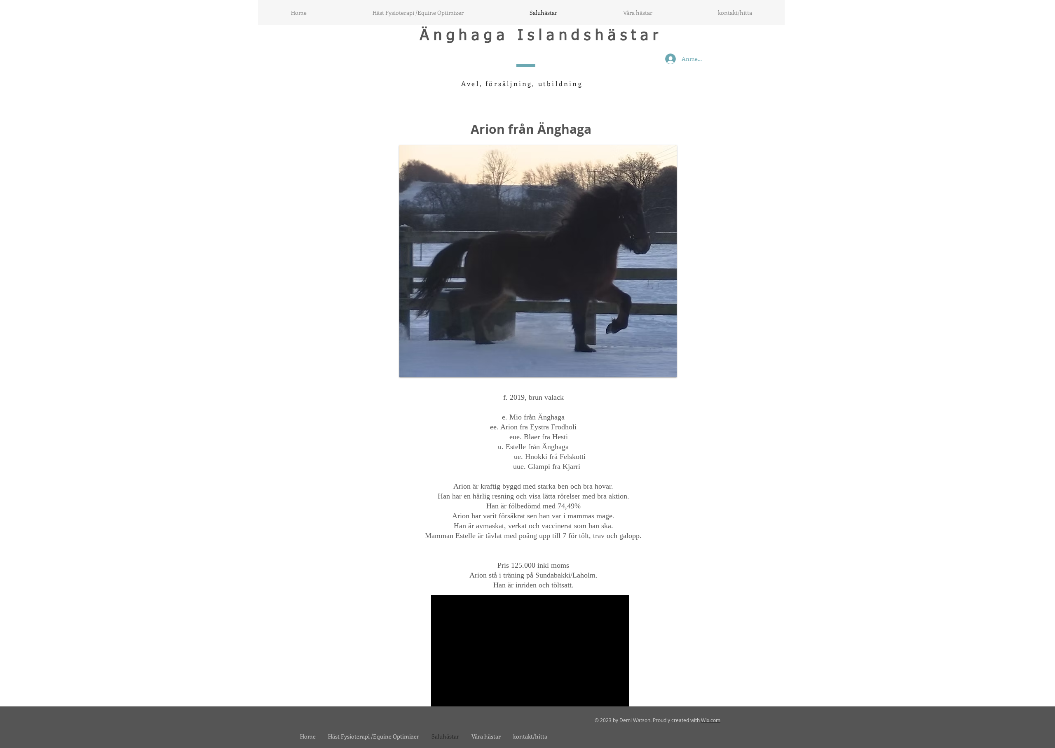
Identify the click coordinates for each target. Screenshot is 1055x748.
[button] (538, 261)
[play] (656, 370)
